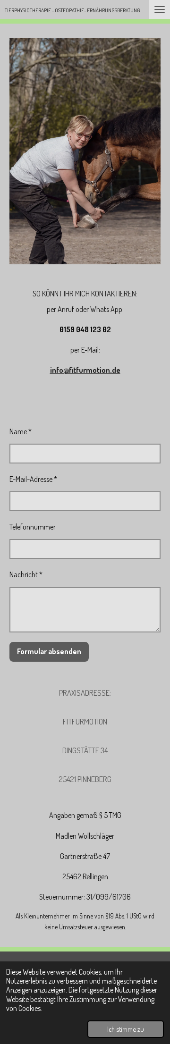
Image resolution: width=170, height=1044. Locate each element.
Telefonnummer (32, 526)
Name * (20, 431)
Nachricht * (25, 574)
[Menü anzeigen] (159, 9)
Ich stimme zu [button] (125, 1029)
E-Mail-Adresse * (33, 479)
